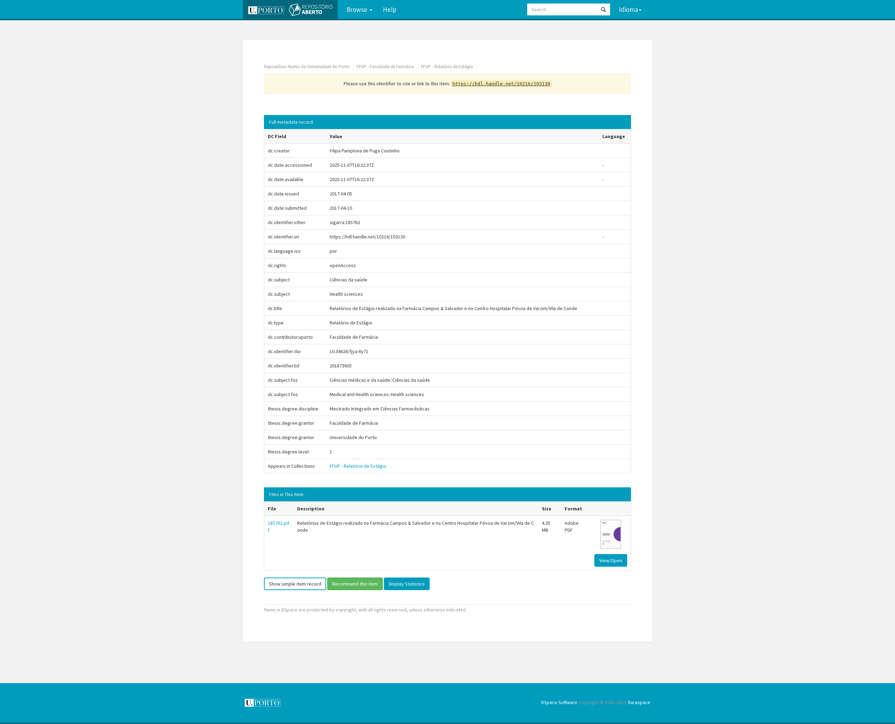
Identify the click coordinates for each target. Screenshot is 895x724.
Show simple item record (295, 584)
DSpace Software (559, 702)
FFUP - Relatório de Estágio (447, 67)
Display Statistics (407, 584)
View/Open (610, 560)
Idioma (628, 9)
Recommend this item (355, 584)
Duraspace (639, 702)
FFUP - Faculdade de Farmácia (385, 67)
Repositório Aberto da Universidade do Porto (307, 67)
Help (389, 9)
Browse (357, 9)
